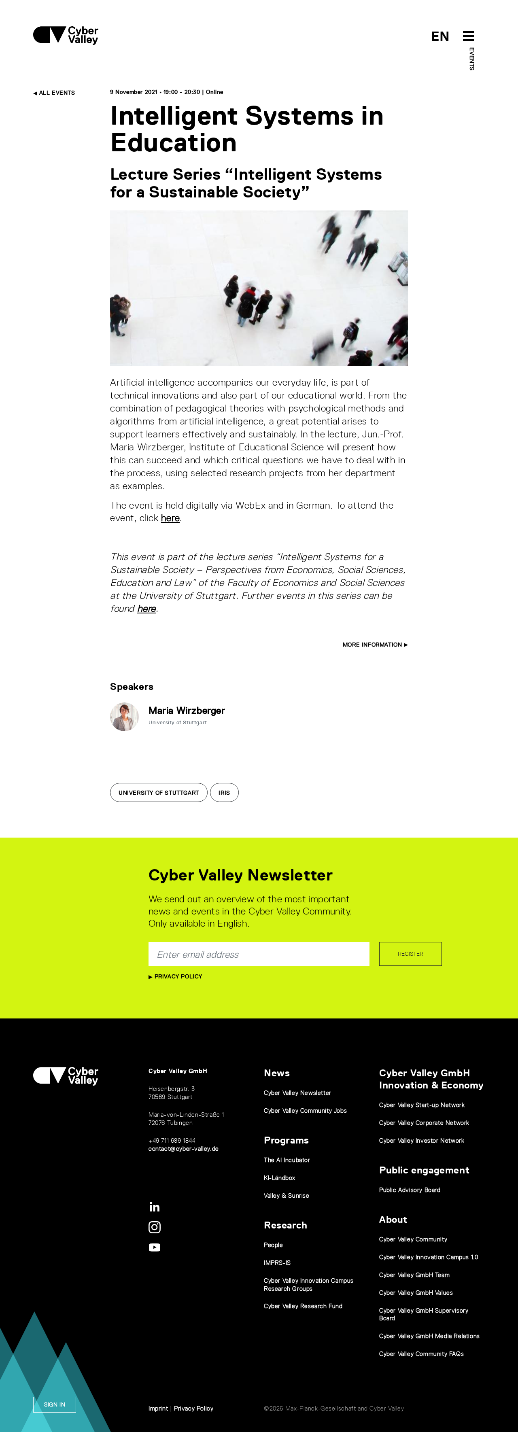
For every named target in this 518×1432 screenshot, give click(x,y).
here (170, 517)
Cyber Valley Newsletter (297, 1092)
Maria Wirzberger (187, 710)
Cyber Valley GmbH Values (416, 1292)
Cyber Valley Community (413, 1239)
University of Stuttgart (159, 792)
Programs (286, 1140)
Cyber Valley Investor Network (421, 1140)
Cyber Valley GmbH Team (414, 1274)
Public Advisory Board (410, 1189)
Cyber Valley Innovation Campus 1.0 (428, 1257)
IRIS (224, 792)
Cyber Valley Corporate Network (424, 1122)
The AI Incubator (287, 1159)
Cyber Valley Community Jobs (305, 1110)
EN (440, 36)
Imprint (158, 1408)
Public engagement (424, 1170)
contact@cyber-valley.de (184, 1148)
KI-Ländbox (279, 1177)
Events (472, 59)
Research (286, 1225)
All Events (56, 92)
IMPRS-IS (277, 1262)
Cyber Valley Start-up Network (422, 1104)
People (273, 1244)
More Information (373, 644)
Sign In (54, 1404)
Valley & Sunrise (287, 1195)
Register (410, 953)
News (277, 1072)
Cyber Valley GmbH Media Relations (429, 1335)
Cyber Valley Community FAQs (421, 1353)
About (393, 1219)
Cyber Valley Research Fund (303, 1306)
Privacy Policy (177, 976)
